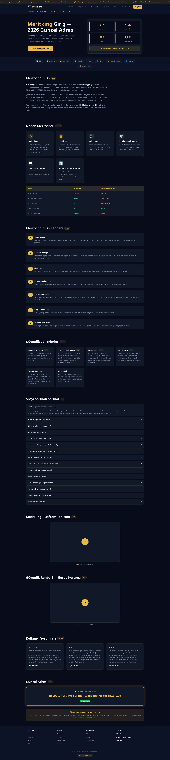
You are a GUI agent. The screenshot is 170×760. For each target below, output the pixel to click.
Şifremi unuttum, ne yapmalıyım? (85, 426)
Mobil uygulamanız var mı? (85, 432)
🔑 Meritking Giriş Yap (40, 48)
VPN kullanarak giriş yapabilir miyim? (85, 483)
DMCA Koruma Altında (85, 755)
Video (97, 7)
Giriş (29, 734)
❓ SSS (89, 61)
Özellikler (71, 7)
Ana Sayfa (31, 12)
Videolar (59, 737)
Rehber (30, 740)
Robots (88, 737)
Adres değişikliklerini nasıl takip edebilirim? (85, 451)
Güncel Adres (126, 7)
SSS (91, 7)
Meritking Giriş (41, 12)
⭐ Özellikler (51, 61)
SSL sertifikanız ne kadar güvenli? (85, 457)
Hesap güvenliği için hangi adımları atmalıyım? (85, 445)
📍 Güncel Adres (85, 66)
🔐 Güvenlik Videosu (113, 61)
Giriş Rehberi (82, 7)
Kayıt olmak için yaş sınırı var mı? (85, 489)
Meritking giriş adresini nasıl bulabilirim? (85, 407)
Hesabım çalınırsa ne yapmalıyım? (85, 470)
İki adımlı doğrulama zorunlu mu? (85, 420)
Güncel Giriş (90, 740)
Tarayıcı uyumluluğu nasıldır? (85, 476)
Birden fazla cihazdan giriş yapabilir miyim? (85, 464)
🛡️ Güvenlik (78, 61)
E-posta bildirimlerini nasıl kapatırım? (85, 495)
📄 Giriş (38, 61)
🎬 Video (99, 61)
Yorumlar (115, 7)
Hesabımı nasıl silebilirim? (85, 502)
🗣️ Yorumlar (130, 61)
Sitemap (88, 734)
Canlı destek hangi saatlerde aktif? (85, 439)
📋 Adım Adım (64, 61)
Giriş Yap (138, 7)
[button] (85, 541)
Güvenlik (106, 7)
